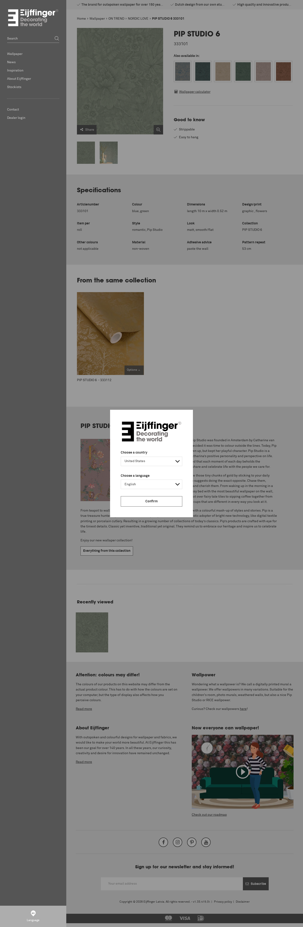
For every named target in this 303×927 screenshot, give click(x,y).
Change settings (16, 921)
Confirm (151, 501)
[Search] (56, 39)
